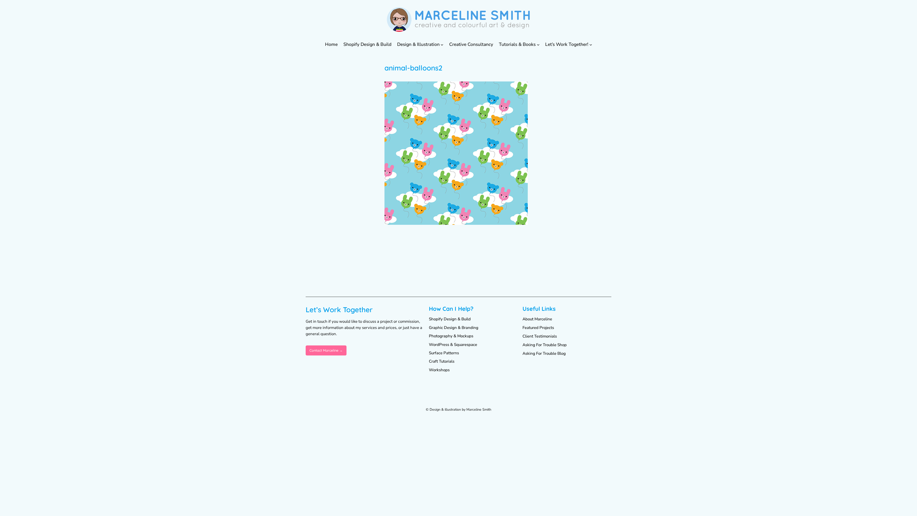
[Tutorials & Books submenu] (538, 44)
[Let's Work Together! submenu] (590, 44)
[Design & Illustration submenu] (442, 44)
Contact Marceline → (326, 350)
